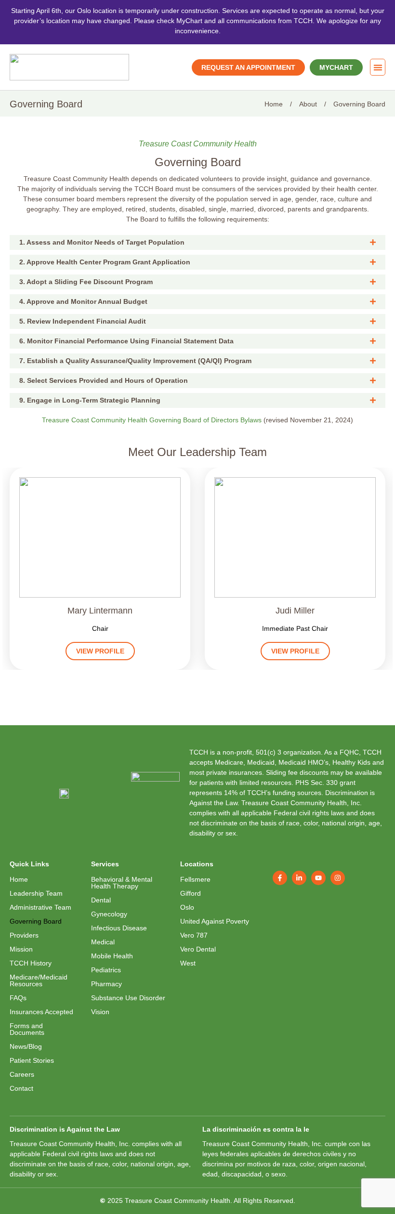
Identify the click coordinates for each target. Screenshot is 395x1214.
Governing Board (36, 921)
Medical (103, 942)
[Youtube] (318, 878)
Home (19, 879)
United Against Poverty (214, 921)
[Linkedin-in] (299, 878)
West (188, 963)
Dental (101, 900)
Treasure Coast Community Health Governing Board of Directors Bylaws (152, 420)
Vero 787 (194, 935)
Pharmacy (106, 983)
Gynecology (109, 914)
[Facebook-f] (280, 878)
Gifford (190, 893)
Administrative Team (40, 907)
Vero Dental (198, 949)
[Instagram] (337, 878)
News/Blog (26, 1046)
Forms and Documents (27, 1029)
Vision (100, 1011)
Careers (22, 1074)
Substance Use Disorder (128, 997)
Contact (21, 1088)
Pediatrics (106, 969)
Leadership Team (36, 893)
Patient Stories (32, 1060)
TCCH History (31, 963)
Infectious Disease (119, 928)
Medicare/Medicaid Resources (38, 980)
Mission (21, 949)
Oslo (187, 907)
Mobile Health (112, 956)
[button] (377, 67)
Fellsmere (195, 879)
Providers (24, 935)
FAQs (18, 997)
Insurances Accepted (41, 1011)
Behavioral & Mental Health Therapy (121, 882)
